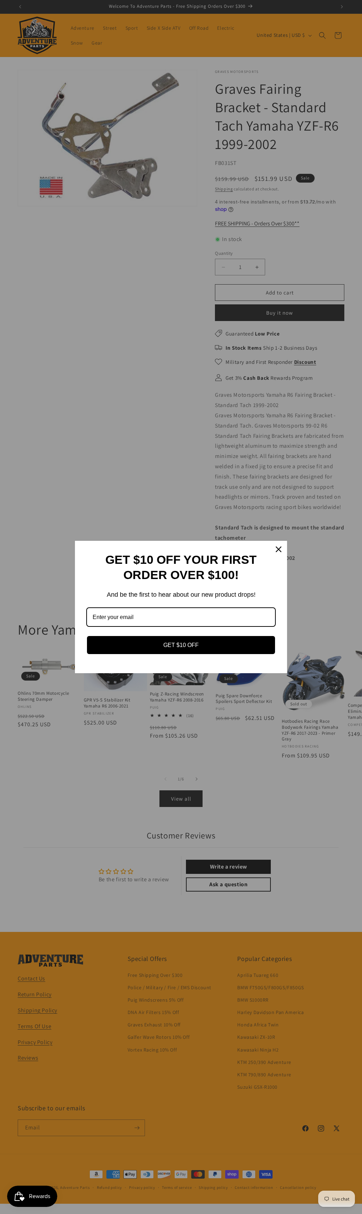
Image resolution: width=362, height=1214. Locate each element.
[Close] (278, 549)
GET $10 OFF (181, 645)
